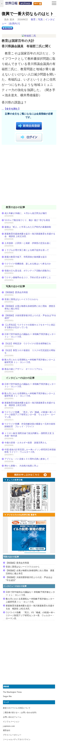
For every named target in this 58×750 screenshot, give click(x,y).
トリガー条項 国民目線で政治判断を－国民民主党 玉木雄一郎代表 (29, 434)
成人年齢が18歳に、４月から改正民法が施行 (26, 213)
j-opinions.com (9, 726)
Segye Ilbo (7, 696)
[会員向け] (14, 23)
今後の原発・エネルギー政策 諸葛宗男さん (26, 442)
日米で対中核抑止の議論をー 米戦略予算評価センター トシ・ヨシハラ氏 (30, 335)
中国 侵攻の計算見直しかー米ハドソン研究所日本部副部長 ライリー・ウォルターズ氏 (30, 450)
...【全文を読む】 (11, 108)
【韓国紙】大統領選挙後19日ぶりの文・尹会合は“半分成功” (30, 316)
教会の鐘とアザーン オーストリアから (24, 369)
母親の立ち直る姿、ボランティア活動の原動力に (28, 270)
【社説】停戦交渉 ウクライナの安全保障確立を (28, 343)
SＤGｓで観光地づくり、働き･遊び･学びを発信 (27, 220)
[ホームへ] (19, 4)
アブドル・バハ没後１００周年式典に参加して (27, 459)
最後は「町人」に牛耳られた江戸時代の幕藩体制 (28, 227)
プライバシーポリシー (12, 735)
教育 (33, 19)
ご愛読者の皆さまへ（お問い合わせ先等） (20, 712)
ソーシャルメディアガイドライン (16, 739)
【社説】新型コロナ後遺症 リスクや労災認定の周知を (30, 351)
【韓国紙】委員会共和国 (16, 292)
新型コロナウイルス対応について (16, 708)
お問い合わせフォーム (12, 717)
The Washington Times (12, 692)
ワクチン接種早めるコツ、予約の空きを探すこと (28, 277)
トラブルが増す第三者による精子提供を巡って (27, 250)
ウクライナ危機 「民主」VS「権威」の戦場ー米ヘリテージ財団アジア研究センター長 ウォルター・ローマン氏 (30, 414)
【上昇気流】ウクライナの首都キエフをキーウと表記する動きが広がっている (30, 326)
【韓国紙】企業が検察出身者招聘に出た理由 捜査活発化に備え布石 (30, 307)
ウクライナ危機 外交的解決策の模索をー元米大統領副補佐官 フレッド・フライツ (30, 425)
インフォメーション (11, 722)
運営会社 (6, 730)
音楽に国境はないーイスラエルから (21, 299)
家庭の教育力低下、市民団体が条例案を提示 (26, 257)
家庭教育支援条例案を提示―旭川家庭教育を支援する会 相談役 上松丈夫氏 (30, 235)
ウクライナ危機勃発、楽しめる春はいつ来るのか (28, 263)
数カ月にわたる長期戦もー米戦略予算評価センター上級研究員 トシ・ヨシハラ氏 (30, 360)
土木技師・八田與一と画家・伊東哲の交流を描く (28, 243)
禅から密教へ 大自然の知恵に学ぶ (21, 465)
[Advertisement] (29, 175)
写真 (40, 19)
